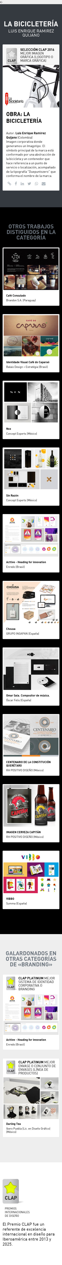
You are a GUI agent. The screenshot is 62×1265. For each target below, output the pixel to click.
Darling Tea (13, 1124)
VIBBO (10, 899)
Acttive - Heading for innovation (26, 562)
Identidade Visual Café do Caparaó (27, 362)
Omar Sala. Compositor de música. (28, 695)
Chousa (11, 629)
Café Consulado (16, 295)
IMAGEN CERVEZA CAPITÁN (23, 832)
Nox (8, 429)
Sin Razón (12, 495)
